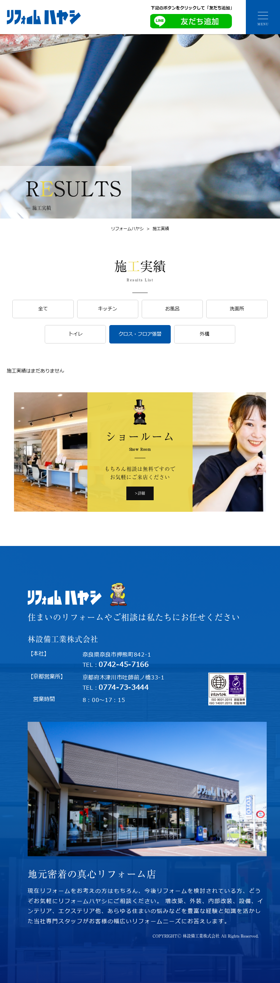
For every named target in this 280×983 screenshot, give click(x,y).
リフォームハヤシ (127, 229)
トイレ (75, 334)
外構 (204, 334)
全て (43, 308)
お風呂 (172, 308)
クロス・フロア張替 (140, 334)
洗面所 (237, 308)
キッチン (107, 308)
